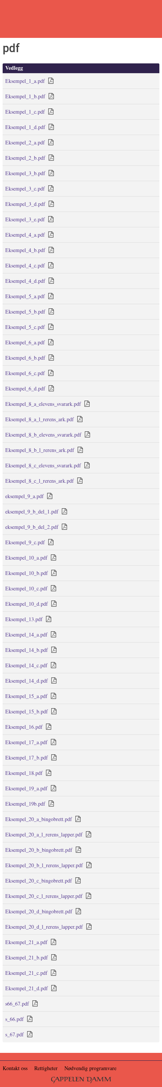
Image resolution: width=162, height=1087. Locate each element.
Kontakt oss (15, 1068)
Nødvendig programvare (90, 1068)
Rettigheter (46, 1068)
